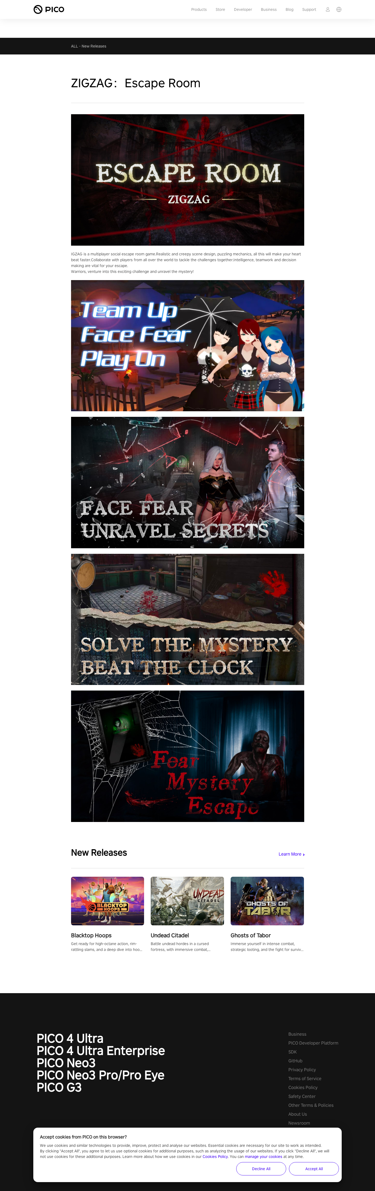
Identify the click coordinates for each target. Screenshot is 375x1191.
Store (220, 9)
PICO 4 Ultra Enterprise (101, 1050)
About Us (297, 1114)
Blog (289, 9)
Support (309, 9)
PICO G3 (59, 1087)
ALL (74, 46)
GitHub (295, 1061)
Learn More (290, 854)
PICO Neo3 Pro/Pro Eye (101, 1075)
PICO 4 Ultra (70, 1038)
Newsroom (299, 1123)
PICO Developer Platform (313, 1043)
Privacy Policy (302, 1070)
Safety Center (302, 1096)
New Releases (94, 46)
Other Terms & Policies (311, 1105)
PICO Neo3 (66, 1063)
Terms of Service (304, 1079)
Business (269, 9)
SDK (292, 1052)
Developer (243, 9)
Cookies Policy (303, 1087)
